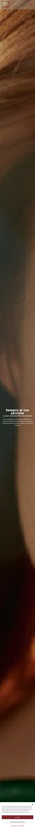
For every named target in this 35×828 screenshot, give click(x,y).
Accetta (17, 817)
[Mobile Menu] (31, 4)
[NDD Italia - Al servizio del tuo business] (5, 4)
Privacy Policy (21, 825)
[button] (32, 804)
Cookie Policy (14, 825)
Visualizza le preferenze (17, 822)
